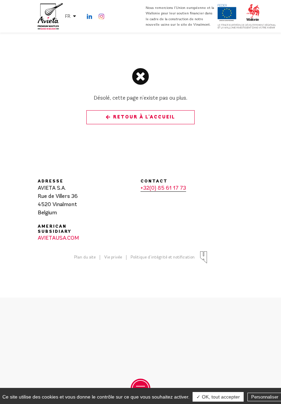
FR (68, 16)
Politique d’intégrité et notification (163, 257)
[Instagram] (101, 16)
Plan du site (85, 257)
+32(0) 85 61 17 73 (163, 188)
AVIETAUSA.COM (58, 238)
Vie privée (113, 257)
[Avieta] (50, 16)
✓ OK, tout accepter (218, 397)
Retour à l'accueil (144, 117)
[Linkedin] (89, 16)
